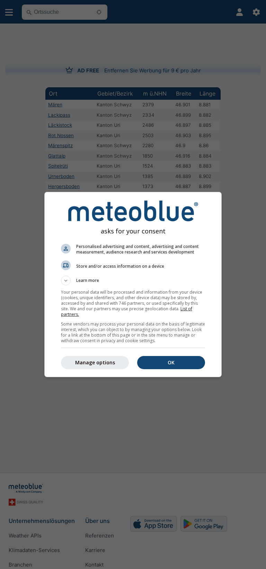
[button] (133, 280)
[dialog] (133, 284)
